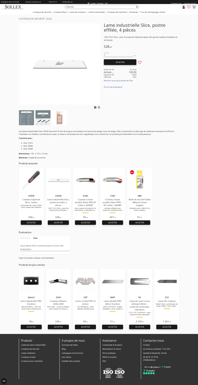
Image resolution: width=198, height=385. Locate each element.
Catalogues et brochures (72, 353)
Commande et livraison (112, 345)
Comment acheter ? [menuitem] (190, 3)
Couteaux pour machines (32, 361)
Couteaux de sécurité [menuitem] (42, 12)
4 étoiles (27, 238)
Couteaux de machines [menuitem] (117, 12)
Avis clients (66, 357)
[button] (189, 7)
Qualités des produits (71, 361)
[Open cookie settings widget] (4, 381)
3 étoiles (25, 238)
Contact (146, 345)
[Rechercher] (137, 7)
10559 (30, 143)
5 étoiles (29, 238)
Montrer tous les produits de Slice (118, 80)
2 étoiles (23, 238)
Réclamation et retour (111, 349)
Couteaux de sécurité (30, 349)
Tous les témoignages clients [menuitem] (152, 12)
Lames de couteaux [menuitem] (77, 12)
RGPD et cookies (109, 357)
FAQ (104, 361)
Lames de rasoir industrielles (33, 345)
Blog (64, 349)
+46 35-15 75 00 (52, 3)
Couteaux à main (28, 357)
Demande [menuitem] (133, 12)
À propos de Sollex (70, 345)
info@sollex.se (67, 2)
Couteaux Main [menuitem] (60, 12)
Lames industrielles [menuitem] (96, 12)
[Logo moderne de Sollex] (13, 8)
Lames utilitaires (28, 353)
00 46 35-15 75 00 (150, 357)
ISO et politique (109, 353)
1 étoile (21, 238)
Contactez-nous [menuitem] (176, 3)
